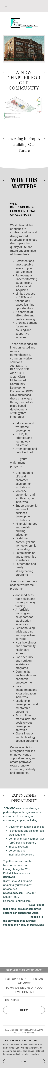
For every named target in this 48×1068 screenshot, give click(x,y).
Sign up (24, 1010)
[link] (24, 23)
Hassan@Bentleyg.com (17, 900)
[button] (6, 5)
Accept (24, 1062)
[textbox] (24, 999)
